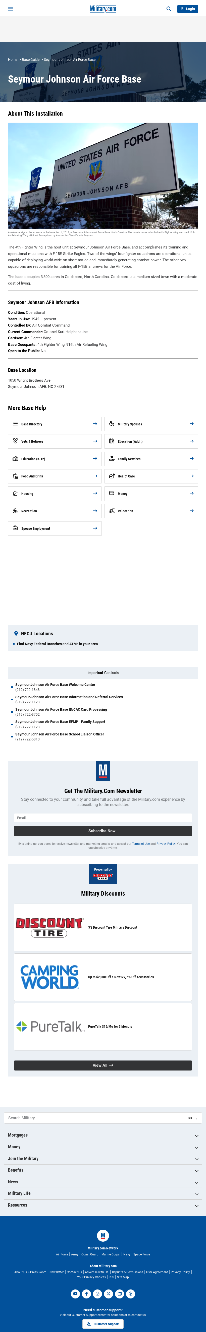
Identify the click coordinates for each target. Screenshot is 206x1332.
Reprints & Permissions (127, 1272)
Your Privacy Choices (91, 1277)
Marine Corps (110, 1254)
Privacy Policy (166, 844)
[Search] (168, 9)
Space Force (141, 1254)
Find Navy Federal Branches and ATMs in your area (57, 644)
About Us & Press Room (30, 1272)
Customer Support (106, 1324)
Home (12, 60)
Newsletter (56, 1272)
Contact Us (74, 1272)
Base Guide (30, 60)
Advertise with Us (97, 1272)
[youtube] (75, 1293)
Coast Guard (89, 1254)
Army (74, 1254)
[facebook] (86, 1293)
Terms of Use (141, 844)
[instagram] (97, 1293)
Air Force (62, 1254)
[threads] (130, 1293)
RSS (111, 1277)
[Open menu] (10, 9)
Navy (126, 1254)
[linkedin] (119, 1293)
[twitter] (108, 1293)
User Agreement (157, 1272)
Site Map (123, 1277)
